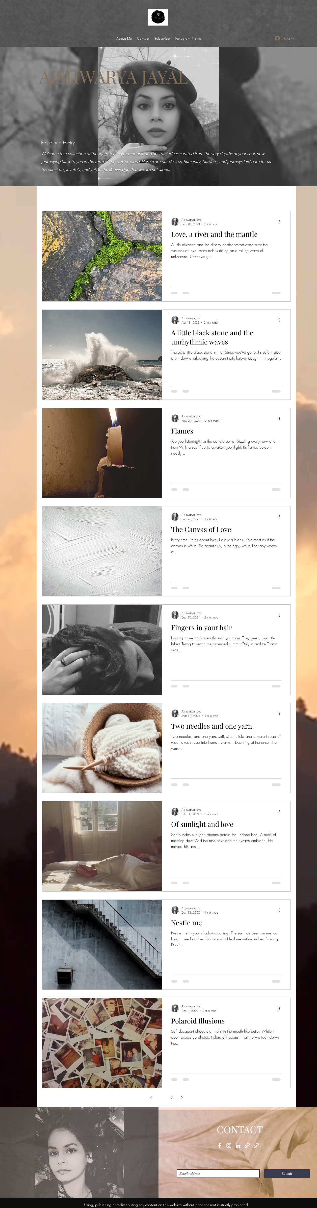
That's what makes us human (151, 196)
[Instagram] (229, 1145)
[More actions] (281, 222)
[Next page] (182, 1097)
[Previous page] (150, 1097)
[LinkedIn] (238, 1145)
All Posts (49, 196)
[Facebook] (219, 1145)
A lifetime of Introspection (90, 196)
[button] (284, 196)
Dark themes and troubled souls (216, 196)
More (261, 196)
